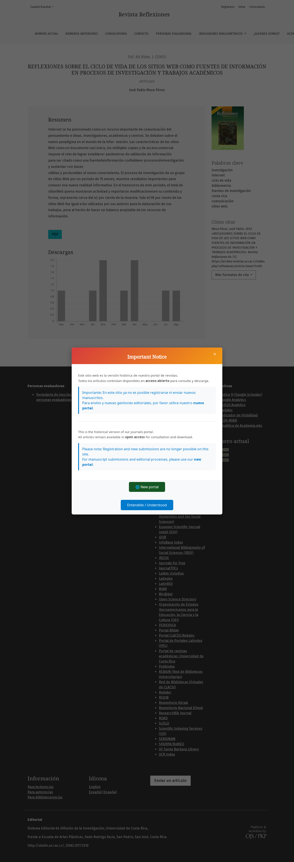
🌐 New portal (147, 487)
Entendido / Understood (147, 505)
